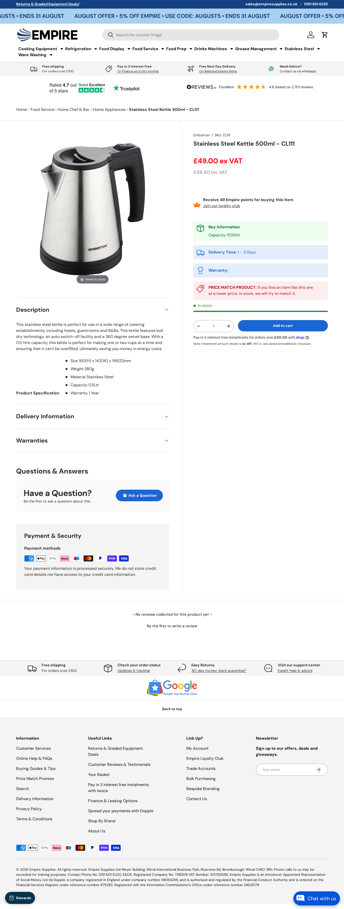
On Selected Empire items (218, 71)
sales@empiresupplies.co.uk (271, 4)
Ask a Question (142, 495)
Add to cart (283, 325)
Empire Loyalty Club (204, 758)
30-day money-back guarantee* (219, 670)
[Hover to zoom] (92, 208)
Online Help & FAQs (34, 758)
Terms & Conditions (34, 819)
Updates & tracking (134, 670)
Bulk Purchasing (201, 778)
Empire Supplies (42, 869)
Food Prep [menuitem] (176, 48)
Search (22, 788)
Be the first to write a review (172, 626)
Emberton (201, 135)
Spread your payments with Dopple (120, 810)
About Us (96, 831)
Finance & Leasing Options (112, 800)
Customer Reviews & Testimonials (119, 764)
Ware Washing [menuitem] (32, 54)
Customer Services (33, 748)
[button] (172, 625)
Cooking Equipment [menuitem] (37, 48)
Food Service (42, 109)
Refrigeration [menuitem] (78, 48)
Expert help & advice (295, 670)
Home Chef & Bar (73, 109)
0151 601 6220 (316, 4)
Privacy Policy (29, 808)
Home (21, 109)
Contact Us (196, 798)
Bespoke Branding (203, 788)
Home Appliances (109, 109)
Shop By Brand (101, 821)
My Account (197, 748)
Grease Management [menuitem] (256, 48)
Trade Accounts (201, 768)
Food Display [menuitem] (111, 48)
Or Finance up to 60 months (138, 71)
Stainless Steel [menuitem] (299, 48)
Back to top (172, 709)
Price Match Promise (35, 778)
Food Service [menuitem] (145, 48)
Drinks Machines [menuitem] (210, 48)
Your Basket (99, 774)
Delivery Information (34, 798)
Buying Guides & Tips (36, 768)
